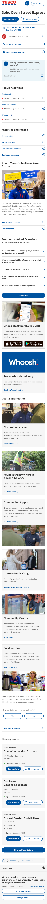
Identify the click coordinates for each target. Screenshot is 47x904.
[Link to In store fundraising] (23, 560)
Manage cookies (23, 897)
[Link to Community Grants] (23, 605)
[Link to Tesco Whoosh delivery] (23, 363)
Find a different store (23, 850)
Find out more (10, 491)
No (29, 715)
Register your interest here (15, 587)
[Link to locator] (27, 3)
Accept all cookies (23, 891)
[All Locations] (3, 860)
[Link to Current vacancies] (23, 414)
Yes (13, 716)
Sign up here (9, 667)
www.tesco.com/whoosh (23, 702)
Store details (13, 769)
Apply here (8, 637)
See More (23, 295)
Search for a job (11, 443)
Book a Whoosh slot (12, 390)
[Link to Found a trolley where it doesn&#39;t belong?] (23, 461)
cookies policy (37, 886)
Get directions (10, 18)
